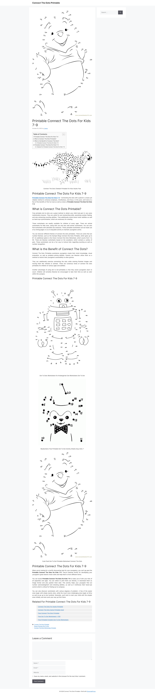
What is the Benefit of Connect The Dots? (47, 141)
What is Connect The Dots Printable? (45, 139)
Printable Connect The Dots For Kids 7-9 (46, 137)
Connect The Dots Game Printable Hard (51, 610)
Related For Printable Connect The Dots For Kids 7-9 (51, 147)
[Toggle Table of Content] (63, 134)
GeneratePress (91, 691)
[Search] (120, 12)
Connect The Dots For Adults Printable (50, 607)
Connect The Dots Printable (46, 3)
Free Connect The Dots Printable (48, 613)
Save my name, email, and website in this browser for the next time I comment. (60, 676)
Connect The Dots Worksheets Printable (45, 628)
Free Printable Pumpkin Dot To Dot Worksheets (53, 620)
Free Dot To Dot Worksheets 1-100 (49, 616)
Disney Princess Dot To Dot (41, 626)
